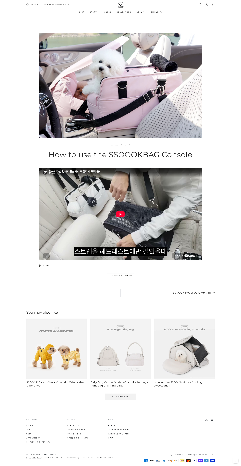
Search (30, 425)
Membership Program (38, 442)
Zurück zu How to (122, 276)
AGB (83, 458)
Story (29, 434)
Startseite (115, 145)
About (29, 429)
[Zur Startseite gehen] (121, 5)
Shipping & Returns (77, 438)
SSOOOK (36, 454)
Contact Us (73, 425)
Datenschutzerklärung (70, 458)
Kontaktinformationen (106, 458)
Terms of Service (76, 429)
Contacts (113, 425)
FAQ (110, 438)
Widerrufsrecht (51, 458)
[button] (200, 4)
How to (125, 145)
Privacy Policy (74, 434)
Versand (91, 458)
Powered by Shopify (34, 458)
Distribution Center (118, 434)
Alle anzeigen (120, 397)
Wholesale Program (118, 429)
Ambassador (33, 438)
